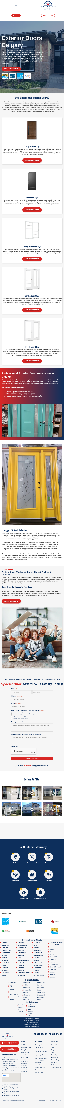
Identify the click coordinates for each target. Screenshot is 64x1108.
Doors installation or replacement (23, 715)
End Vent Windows (41, 1058)
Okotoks (5, 960)
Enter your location (18, 722)
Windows (38, 1041)
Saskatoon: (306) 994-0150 (32, 1024)
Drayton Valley (39, 975)
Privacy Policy (42, 1100)
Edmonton (5, 945)
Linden (52, 972)
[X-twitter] (38, 1034)
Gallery (53, 1047)
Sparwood (40, 987)
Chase (25, 992)
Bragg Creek (38, 965)
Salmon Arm (14, 994)
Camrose (21, 955)
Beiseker (53, 952)
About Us (54, 1041)
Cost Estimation (56, 1067)
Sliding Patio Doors (26, 1050)
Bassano (21, 970)
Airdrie (4, 957)
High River (5, 962)
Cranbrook (27, 987)
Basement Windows (41, 1070)
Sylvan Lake (38, 962)
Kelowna (13, 982)
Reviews (53, 1065)
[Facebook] (35, 1034)
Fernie (39, 985)
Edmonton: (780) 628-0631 (32, 1020)
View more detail (32, 160)
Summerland (14, 997)
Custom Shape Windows (39, 1054)
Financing (54, 1055)
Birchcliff (5, 967)
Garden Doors (25, 1055)
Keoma (36, 970)
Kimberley (40, 982)
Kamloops (13, 992)
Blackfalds (37, 950)
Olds (35, 945)
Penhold (21, 965)
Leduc (20, 957)
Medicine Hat (6, 950)
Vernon (12, 989)
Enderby (40, 990)
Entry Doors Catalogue (24, 1058)
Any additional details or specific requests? (26, 734)
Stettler (36, 960)
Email (16, 703)
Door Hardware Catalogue (25, 1070)
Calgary (4, 942)
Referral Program (56, 1060)
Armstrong (41, 992)
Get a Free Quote (11, 601)
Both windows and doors (21, 717)
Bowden (21, 967)
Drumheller (22, 952)
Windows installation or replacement (24, 713)
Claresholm (54, 964)
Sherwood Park (23, 960)
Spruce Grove (38, 955)
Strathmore (22, 947)
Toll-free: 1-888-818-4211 (32, 1026)
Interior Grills (39, 1072)
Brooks (4, 955)
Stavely (36, 972)
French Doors (25, 1052)
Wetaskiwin (38, 952)
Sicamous (26, 995)
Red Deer (5, 947)
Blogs (53, 1050)
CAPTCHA (14, 746)
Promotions (54, 1057)
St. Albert (21, 962)
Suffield (52, 974)
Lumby (12, 999)
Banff (4, 975)
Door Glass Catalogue (24, 1066)
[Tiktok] (50, 1034)
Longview (5, 972)
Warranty (54, 1062)
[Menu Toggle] (16, 5)
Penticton (26, 982)
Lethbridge (6, 952)
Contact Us (54, 1045)
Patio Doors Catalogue (24, 1062)
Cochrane (21, 942)
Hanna (52, 947)
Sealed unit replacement (20, 719)
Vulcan (52, 977)
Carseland (37, 967)
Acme (4, 965)
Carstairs (53, 969)
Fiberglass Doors (26, 1047)
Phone (16, 696)
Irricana (52, 954)
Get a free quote (11, 69)
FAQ (52, 1052)
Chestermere (22, 945)
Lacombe (37, 957)
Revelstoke (27, 990)
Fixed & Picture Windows (39, 1061)
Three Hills (53, 957)
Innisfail (37, 947)
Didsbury (37, 942)
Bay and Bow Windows (39, 1048)
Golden (25, 985)
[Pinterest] (53, 1034)
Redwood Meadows (25, 972)
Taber (52, 949)
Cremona (5, 970)
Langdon (21, 950)
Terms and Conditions (55, 1100)
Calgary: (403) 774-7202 (32, 1018)
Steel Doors (24, 1045)
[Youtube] (42, 1034)
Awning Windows (40, 1045)
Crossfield (21, 975)
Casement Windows (41, 1051)
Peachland (41, 995)
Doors (23, 1041)
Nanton (52, 962)
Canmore (53, 959)
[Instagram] (46, 1034)
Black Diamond (55, 967)
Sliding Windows (40, 1067)
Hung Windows (39, 1065)
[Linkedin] (57, 1034)
